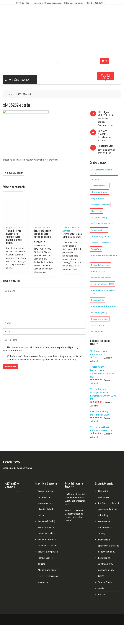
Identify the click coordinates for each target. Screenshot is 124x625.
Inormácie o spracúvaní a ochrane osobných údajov (108, 545)
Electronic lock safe (100, 185)
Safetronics (106, 242)
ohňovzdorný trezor (100, 236)
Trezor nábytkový (99, 312)
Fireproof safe (97, 198)
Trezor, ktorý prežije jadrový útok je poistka (48, 557)
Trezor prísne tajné (100, 319)
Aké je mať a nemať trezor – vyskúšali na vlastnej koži (48, 575)
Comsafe (95, 179)
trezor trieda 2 (97, 325)
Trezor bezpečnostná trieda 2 (104, 257)
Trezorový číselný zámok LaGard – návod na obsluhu (42, 234)
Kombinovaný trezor (100, 204)
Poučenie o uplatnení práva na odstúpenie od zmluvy (108, 509)
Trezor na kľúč (97, 300)
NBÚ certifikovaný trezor (102, 223)
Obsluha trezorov (42, 227)
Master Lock (96, 211)
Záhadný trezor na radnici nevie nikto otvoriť (74, 517)
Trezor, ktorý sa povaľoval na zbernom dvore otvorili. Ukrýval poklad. (14, 236)
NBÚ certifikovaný (99, 217)
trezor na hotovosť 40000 (102, 284)
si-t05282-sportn (15, 172)
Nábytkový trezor (99, 230)
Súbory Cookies (105, 582)
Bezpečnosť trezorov (16, 227)
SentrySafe (96, 249)
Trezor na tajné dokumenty (103, 306)
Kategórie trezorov (19, 79)
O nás (101, 588)
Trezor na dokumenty (101, 277)
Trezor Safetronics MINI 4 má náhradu (72, 235)
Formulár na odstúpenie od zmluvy (105, 527)
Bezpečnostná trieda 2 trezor (101, 171)
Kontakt (102, 594)
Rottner (94, 242)
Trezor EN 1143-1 (98, 271)
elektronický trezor (99, 192)
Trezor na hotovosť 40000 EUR (102, 292)
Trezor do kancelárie (100, 265)
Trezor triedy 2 (97, 331)
